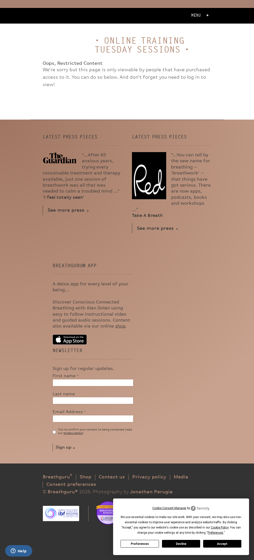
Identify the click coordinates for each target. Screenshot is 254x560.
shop (120, 326)
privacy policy (73, 433)
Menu (196, 15)
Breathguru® (60, 22)
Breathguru (57, 477)
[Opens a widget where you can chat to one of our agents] (18, 551)
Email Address (69, 412)
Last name (64, 394)
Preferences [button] (215, 532)
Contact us (112, 477)
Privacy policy (149, 477)
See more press (66, 210)
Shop (85, 477)
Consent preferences (71, 484)
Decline (181, 544)
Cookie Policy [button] (219, 527)
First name (66, 376)
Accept (222, 544)
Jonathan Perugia (151, 491)
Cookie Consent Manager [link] (169, 508)
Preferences (140, 544)
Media (181, 477)
